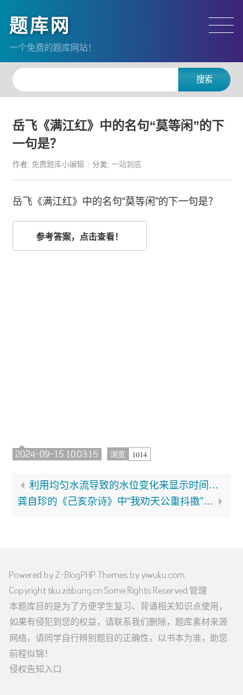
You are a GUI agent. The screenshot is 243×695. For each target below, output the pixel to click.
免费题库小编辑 (58, 165)
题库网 (40, 25)
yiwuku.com (163, 574)
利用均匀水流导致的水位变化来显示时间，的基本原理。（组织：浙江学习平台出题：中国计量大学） (127, 485)
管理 (198, 590)
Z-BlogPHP (75, 574)
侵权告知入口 (35, 668)
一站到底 (126, 165)
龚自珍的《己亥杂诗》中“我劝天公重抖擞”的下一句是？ (115, 501)
